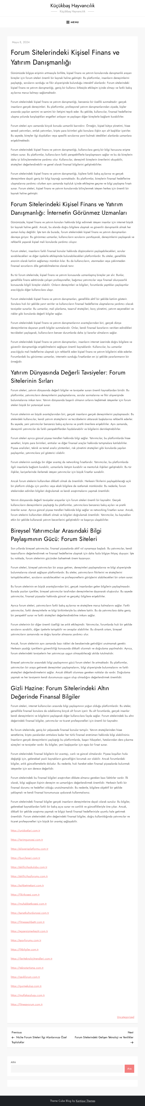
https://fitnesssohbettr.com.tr (28, 922)
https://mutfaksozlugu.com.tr (28, 995)
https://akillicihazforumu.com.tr (29, 876)
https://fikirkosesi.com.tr (25, 895)
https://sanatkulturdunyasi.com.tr (30, 913)
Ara (13, 1062)
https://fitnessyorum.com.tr (27, 1004)
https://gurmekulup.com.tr (26, 986)
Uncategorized (125, 1017)
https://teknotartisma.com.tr (27, 968)
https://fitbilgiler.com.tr (25, 949)
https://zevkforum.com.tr (25, 977)
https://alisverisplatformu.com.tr (29, 849)
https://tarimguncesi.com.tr (27, 840)
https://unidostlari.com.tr (25, 830)
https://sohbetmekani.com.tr (27, 885)
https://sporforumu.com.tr (26, 940)
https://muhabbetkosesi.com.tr (29, 904)
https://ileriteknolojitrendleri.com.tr (31, 959)
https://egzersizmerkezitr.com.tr (29, 931)
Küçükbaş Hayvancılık (72, 5)
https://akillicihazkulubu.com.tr (29, 867)
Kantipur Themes (85, 1101)
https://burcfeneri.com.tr (25, 858)
